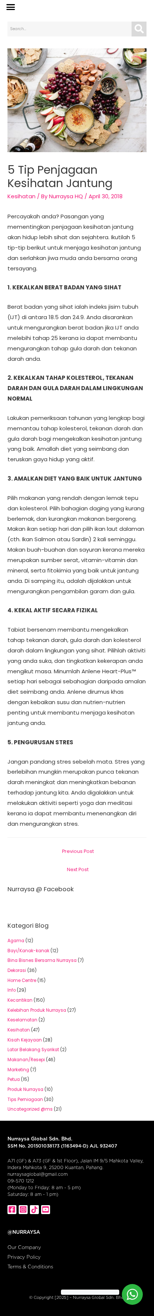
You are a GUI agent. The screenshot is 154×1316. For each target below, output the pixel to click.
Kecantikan (20, 1000)
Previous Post (78, 851)
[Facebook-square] (11, 1209)
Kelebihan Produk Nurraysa (36, 1010)
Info (11, 990)
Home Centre (21, 980)
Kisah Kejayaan (24, 1040)
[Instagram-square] (23, 1209)
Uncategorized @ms (30, 1109)
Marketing (18, 1070)
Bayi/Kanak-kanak (28, 951)
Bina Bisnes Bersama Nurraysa (42, 960)
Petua (13, 1079)
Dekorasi (16, 970)
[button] (11, 7)
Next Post (78, 869)
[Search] (139, 29)
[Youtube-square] (45, 1209)
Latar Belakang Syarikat (33, 1050)
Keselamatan (22, 1020)
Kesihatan (21, 196)
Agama (15, 941)
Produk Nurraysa (25, 1089)
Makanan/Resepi (26, 1060)
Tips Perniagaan (25, 1099)
